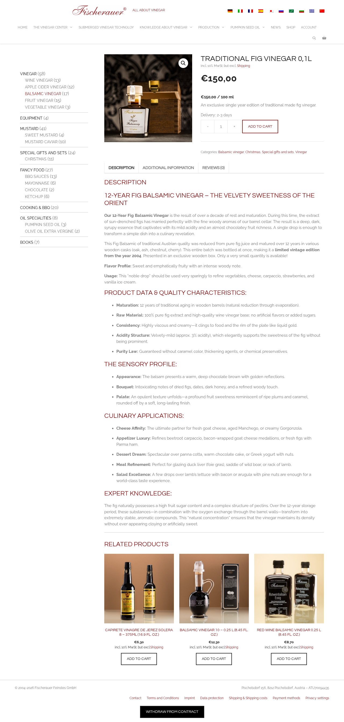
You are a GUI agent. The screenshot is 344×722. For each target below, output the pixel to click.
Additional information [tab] (168, 168)
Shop (290, 27)
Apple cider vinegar (45, 87)
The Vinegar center (50, 27)
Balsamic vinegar (231, 152)
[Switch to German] (230, 11)
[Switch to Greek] (312, 11)
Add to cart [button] (139, 659)
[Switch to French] (250, 11)
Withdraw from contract (172, 712)
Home (22, 27)
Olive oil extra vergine (49, 231)
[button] (183, 63)
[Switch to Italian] (240, 11)
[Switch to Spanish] (261, 11)
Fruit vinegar (39, 100)
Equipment (31, 118)
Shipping (243, 66)
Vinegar (301, 152)
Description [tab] (121, 168)
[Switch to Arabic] (291, 11)
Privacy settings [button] (317, 698)
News (276, 27)
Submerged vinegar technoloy (106, 27)
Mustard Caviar (41, 142)
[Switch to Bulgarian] (301, 11)
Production (208, 27)
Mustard (29, 129)
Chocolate (36, 190)
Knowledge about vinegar (163, 27)
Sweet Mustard (41, 135)
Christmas (252, 152)
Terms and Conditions (163, 698)
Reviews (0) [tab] (213, 168)
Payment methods (286, 698)
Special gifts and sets (278, 152)
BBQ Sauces (37, 176)
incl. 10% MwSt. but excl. (132, 647)
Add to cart (260, 126)
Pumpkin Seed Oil (245, 27)
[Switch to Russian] (281, 11)
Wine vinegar (39, 80)
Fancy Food (32, 170)
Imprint (189, 698)
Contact (135, 698)
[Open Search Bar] (314, 38)
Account (309, 27)
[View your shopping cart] (324, 38)
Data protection (212, 698)
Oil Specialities (35, 218)
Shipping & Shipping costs (248, 698)
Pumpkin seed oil (42, 224)
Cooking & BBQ (35, 208)
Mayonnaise (37, 183)
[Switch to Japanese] (271, 11)
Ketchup (34, 197)
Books (26, 242)
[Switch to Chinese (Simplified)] (322, 11)
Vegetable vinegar (44, 107)
